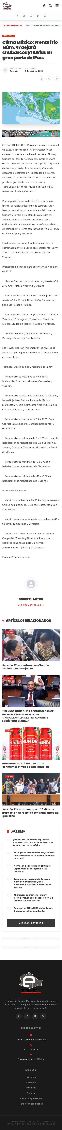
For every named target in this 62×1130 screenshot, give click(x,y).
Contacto (31, 1093)
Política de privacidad (31, 1098)
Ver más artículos (29, 605)
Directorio (31, 1082)
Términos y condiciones (31, 1103)
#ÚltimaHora (14, 25)
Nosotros (31, 1077)
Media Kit (31, 1087)
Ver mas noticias (31, 923)
